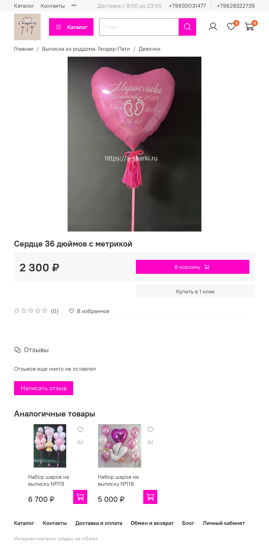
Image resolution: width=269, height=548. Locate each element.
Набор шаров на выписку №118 (118, 480)
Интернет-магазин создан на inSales (56, 538)
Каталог (24, 5)
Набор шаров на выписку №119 (48, 480)
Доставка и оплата (98, 522)
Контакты (53, 5)
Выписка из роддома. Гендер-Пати (86, 48)
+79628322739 (236, 5)
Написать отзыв (44, 388)
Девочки (149, 48)
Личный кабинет (224, 522)
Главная (23, 48)
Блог (188, 522)
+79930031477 (187, 5)
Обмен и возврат (152, 522)
